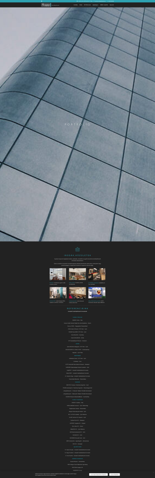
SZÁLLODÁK (72, 282)
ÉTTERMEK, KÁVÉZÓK (93, 282)
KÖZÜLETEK (52, 301)
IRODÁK (51, 282)
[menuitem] (76, 4)
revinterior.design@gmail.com (100, 1)
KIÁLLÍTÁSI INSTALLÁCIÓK (94, 301)
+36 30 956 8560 (111, 1)
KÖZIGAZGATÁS (72, 301)
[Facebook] (41, 1)
